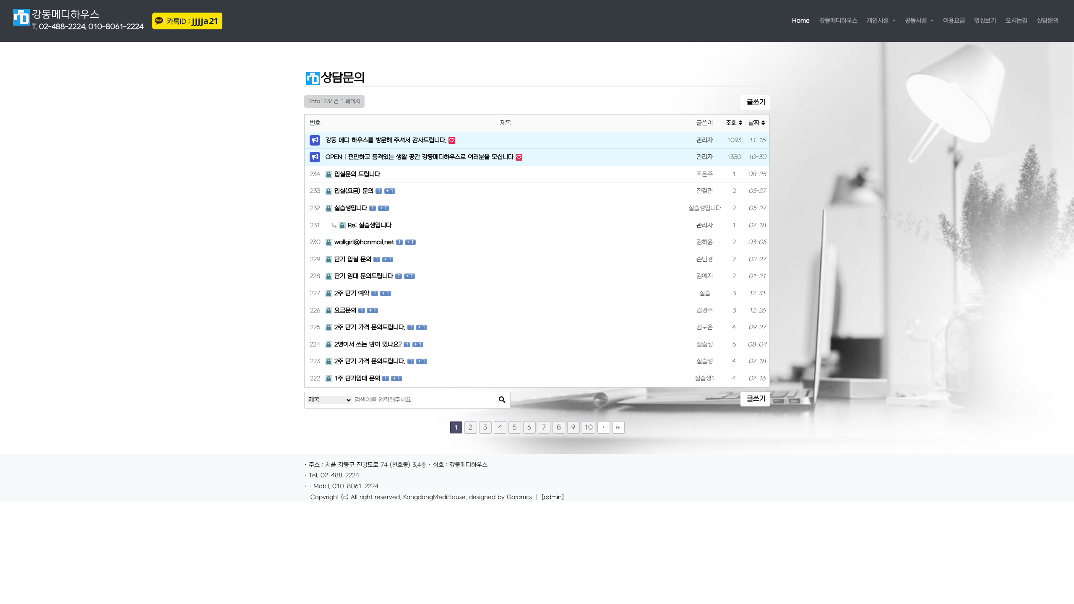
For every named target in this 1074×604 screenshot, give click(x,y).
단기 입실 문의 (352, 259)
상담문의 (1047, 20)
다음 (603, 427)
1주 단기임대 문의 (357, 378)
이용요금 (954, 20)
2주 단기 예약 (351, 293)
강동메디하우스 (87, 20)
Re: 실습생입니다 (369, 225)
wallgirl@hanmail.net (364, 242)
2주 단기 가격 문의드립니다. (369, 327)
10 (588, 427)
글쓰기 (755, 102)
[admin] (553, 497)
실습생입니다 (350, 208)
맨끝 (618, 427)
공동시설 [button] (917, 20)
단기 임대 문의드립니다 (363, 276)
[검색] (501, 400)
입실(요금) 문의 (353, 191)
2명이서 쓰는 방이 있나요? (367, 344)
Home (803, 20)
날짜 (754, 123)
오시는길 (1016, 20)
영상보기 (985, 20)
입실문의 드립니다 (357, 174)
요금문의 (345, 310)
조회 (732, 123)
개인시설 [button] (879, 20)
